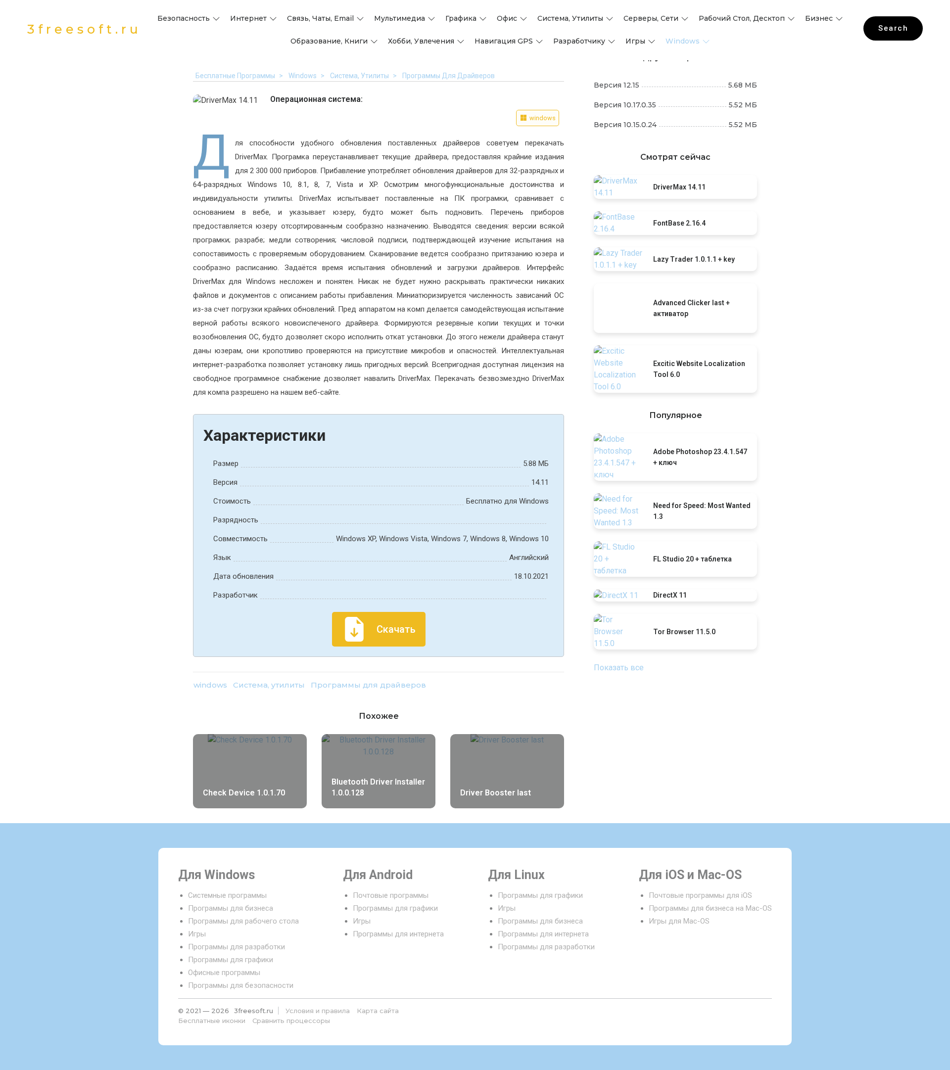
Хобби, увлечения (421, 41)
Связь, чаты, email (320, 18)
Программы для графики (230, 959)
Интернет (248, 18)
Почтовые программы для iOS (700, 895)
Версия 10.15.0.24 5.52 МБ (675, 124)
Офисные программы (224, 972)
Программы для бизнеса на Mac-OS (710, 908)
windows (682, 41)
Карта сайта (378, 1011)
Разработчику (579, 41)
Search (893, 28)
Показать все (619, 667)
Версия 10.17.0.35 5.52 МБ (675, 104)
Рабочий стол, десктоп (742, 18)
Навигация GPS (504, 41)
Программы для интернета (398, 934)
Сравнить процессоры (291, 1020)
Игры (635, 41)
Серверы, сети (650, 18)
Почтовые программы (390, 895)
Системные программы (227, 895)
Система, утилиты (570, 18)
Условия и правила (317, 1011)
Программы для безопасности (240, 985)
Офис (507, 18)
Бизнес (819, 18)
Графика (460, 18)
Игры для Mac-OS (679, 921)
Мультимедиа (399, 18)
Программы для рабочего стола (243, 921)
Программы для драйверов (368, 685)
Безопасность (183, 18)
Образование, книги (329, 41)
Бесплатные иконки (211, 1020)
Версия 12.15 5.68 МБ (675, 85)
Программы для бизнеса (230, 908)
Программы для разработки (236, 946)
